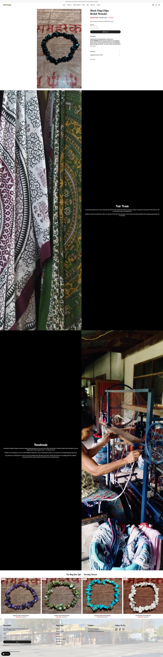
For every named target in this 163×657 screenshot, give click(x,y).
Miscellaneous (59, 641)
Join (17, 642)
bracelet (96, 40)
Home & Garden (60, 631)
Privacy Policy (24, 644)
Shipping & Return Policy (96, 55)
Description (93, 36)
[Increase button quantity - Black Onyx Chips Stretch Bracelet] (96, 27)
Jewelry (58, 634)
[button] (69, 5)
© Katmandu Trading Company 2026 (11, 651)
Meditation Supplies (61, 639)
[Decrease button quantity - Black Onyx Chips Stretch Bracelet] (91, 27)
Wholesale (92, 51)
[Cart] (159, 5)
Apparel (58, 628)
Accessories (59, 636)
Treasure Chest (59, 644)
